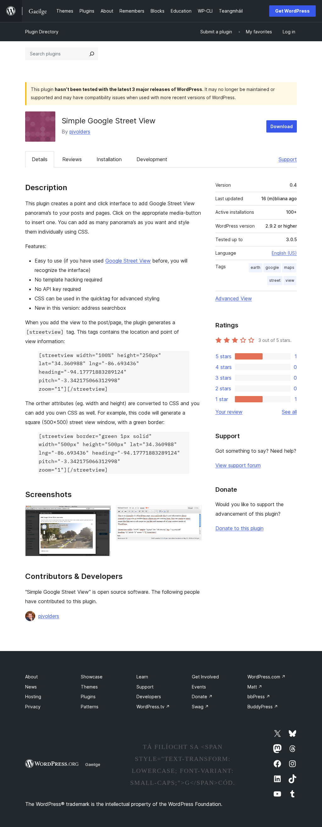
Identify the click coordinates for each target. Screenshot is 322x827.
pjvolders (79, 131)
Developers (148, 696)
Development (151, 159)
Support (288, 159)
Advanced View (233, 298)
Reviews (72, 159)
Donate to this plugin (239, 528)
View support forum (238, 465)
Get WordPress (292, 11)
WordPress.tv (153, 706)
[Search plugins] (92, 54)
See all (289, 412)
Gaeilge (92, 764)
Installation (109, 159)
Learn (142, 676)
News (31, 686)
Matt (254, 686)
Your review (228, 412)
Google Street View (128, 261)
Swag (200, 706)
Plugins (88, 696)
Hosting (33, 696)
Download (281, 126)
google (272, 267)
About (31, 676)
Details (39, 159)
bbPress (258, 696)
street (274, 280)
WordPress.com (266, 676)
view (290, 280)
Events (199, 686)
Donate (202, 696)
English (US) (284, 253)
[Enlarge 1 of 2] (102, 514)
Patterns (89, 706)
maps (289, 267)
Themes (89, 686)
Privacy (33, 706)
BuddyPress (262, 706)
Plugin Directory (41, 31)
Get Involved (205, 676)
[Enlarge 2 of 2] (193, 514)
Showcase (92, 676)
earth (255, 267)
